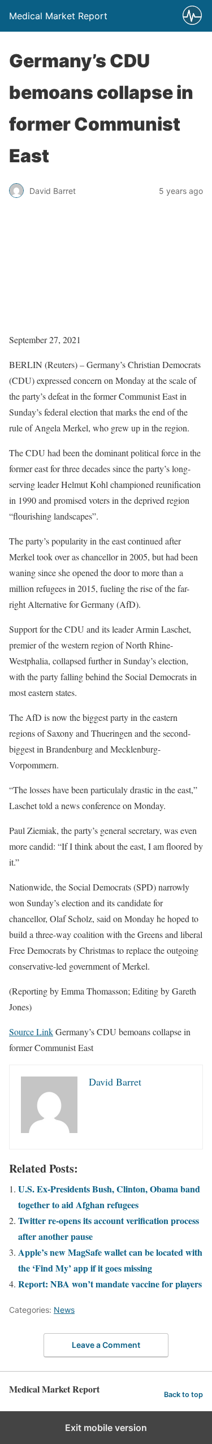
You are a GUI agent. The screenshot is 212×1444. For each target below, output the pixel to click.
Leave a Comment (106, 1345)
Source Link (31, 1031)
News (64, 1310)
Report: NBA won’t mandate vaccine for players (110, 1283)
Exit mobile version (106, 1427)
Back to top (183, 1394)
